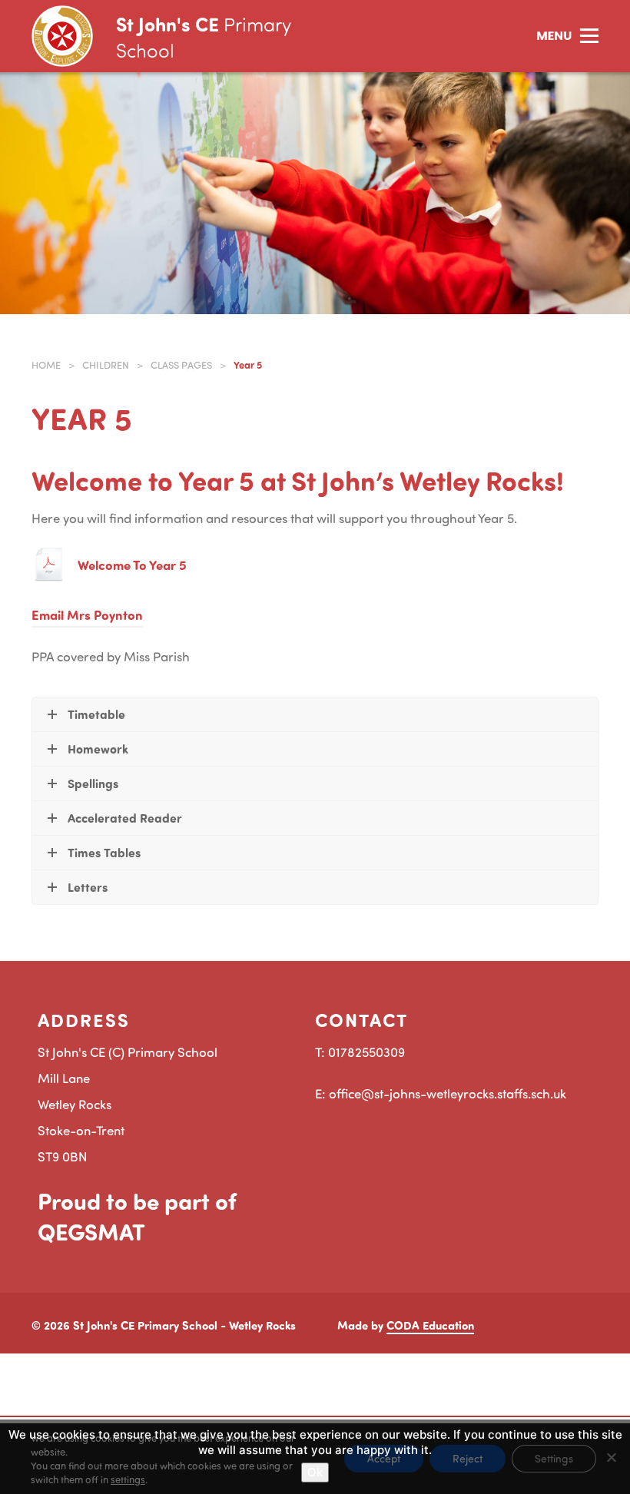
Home (46, 365)
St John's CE (203, 36)
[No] (610, 1457)
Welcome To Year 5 (132, 564)
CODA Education (430, 1325)
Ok (315, 1472)
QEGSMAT (91, 1231)
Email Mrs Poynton (87, 614)
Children (105, 365)
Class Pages (181, 365)
